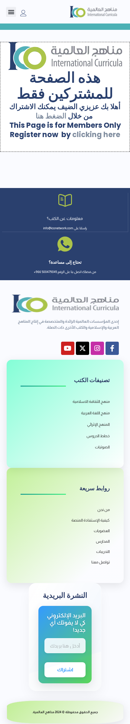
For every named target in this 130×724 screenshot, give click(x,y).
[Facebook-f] (112, 348)
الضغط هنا (51, 116)
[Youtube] (67, 348)
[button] (11, 12)
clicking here (96, 134)
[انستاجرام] (97, 348)
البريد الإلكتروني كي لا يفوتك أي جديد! (66, 622)
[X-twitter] (82, 348)
